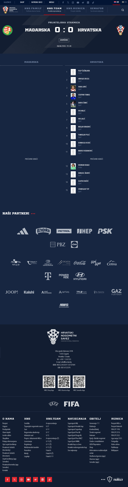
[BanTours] (81, 292)
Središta (27, 423)
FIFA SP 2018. (115, 432)
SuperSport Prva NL (74, 432)
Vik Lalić (81, 119)
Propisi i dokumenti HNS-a (32, 438)
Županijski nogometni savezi (33, 426)
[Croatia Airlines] (64, 262)
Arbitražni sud (28, 435)
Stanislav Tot (83, 189)
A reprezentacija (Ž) (52, 438)
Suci (25, 429)
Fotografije (114, 441)
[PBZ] (58, 244)
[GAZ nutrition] (116, 292)
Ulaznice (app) (94, 459)
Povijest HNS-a (115, 423)
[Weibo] (83, 2)
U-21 (47, 426)
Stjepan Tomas (84, 95)
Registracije (28, 444)
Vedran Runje (84, 165)
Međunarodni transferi (31, 447)
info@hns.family (66, 362)
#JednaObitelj (94, 429)
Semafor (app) (94, 462)
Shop (22, 2)
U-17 (47, 432)
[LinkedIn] (88, 2)
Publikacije (114, 447)
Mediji (51, 2)
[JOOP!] (11, 292)
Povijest (4, 423)
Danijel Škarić (84, 173)
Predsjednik (6, 429)
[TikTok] (93, 2)
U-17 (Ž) (48, 444)
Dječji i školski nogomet (97, 438)
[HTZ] (16, 262)
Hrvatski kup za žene (74, 444)
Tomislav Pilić (84, 135)
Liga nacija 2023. (116, 438)
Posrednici (27, 450)
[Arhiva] (122, 10)
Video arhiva (115, 444)
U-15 (47, 435)
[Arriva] (64, 292)
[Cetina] (112, 262)
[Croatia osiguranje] (48, 262)
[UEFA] (54, 404)
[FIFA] (71, 404)
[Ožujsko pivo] (43, 231)
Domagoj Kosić (84, 143)
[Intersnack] (96, 262)
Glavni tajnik (6, 432)
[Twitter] (68, 2)
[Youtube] (78, 2)
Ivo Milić (81, 111)
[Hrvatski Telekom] (48, 276)
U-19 (47, 429)
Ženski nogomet (95, 432)
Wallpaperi (114, 450)
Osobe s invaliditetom (97, 441)
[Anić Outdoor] (46, 292)
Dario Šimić (83, 103)
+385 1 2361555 (65, 359)
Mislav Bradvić (84, 127)
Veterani (92, 435)
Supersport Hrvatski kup (75, 426)
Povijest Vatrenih (116, 426)
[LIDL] (74, 244)
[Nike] (22, 231)
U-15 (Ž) (48, 447)
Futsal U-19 (49, 456)
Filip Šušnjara (84, 71)
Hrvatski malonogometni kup (77, 447)
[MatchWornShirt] (64, 305)
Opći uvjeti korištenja (9, 444)
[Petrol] (64, 231)
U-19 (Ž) (48, 441)
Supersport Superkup (75, 429)
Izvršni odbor (6, 435)
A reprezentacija (51, 423)
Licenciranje (28, 441)
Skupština (5, 438)
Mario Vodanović (85, 151)
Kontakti (5, 470)
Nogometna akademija (31, 432)
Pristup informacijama (9, 441)
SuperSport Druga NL (75, 435)
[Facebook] (63, 2)
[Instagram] (73, 2)
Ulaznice (7, 2)
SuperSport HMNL (74, 441)
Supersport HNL (73, 423)
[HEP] (84, 231)
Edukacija (93, 426)
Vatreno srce (36, 2)
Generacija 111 (95, 423)
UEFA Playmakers (95, 444)
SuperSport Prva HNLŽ (75, 438)
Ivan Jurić (82, 87)
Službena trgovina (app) (97, 456)
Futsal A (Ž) (49, 453)
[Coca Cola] (80, 262)
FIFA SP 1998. (115, 429)
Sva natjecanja (72, 450)
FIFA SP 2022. (115, 435)
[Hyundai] (80, 276)
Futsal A (48, 450)
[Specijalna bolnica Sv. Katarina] (99, 292)
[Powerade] (64, 276)
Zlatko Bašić (83, 181)
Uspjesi (4, 426)
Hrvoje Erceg (83, 79)
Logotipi (27, 456)
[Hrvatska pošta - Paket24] (32, 262)
